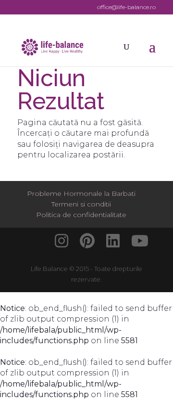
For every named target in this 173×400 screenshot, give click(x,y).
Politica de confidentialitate (81, 214)
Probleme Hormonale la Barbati (81, 193)
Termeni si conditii (81, 204)
